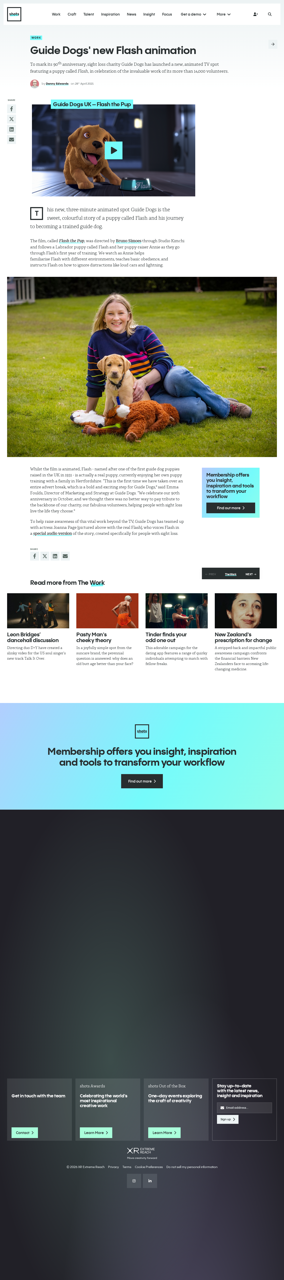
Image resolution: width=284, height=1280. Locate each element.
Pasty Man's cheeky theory (93, 637)
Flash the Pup (71, 240)
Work (36, 37)
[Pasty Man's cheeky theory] (107, 610)
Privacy (113, 1166)
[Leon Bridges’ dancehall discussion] (38, 610)
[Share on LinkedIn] (11, 129)
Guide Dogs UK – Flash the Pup (92, 104)
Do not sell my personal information (191, 1166)
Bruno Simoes (128, 240)
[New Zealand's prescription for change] (246, 610)
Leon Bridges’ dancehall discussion (33, 637)
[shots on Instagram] (134, 1181)
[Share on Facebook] (11, 108)
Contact (23, 1132)
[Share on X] (11, 119)
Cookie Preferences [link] (149, 1166)
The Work (230, 574)
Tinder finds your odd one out (166, 637)
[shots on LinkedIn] (150, 1181)
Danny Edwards (57, 83)
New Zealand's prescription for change (243, 637)
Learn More (94, 1132)
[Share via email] (11, 139)
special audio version (52, 533)
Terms (126, 1166)
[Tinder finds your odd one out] (177, 610)
